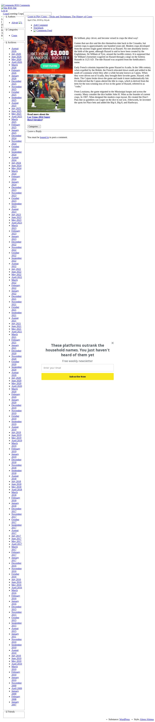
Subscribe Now (77, 376)
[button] (77, 350)
